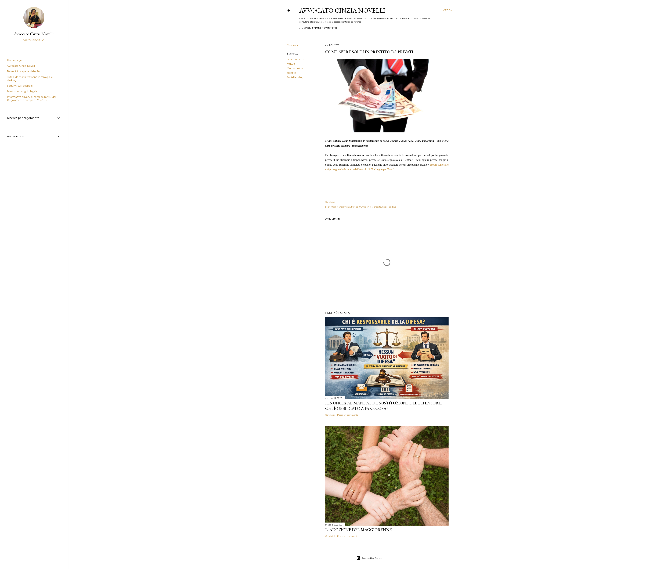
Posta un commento (347, 415)
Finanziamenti (295, 59)
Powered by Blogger (372, 558)
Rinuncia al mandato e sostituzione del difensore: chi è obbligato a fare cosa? (383, 405)
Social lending (295, 77)
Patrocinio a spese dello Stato (25, 71)
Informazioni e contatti (319, 28)
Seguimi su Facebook (20, 85)
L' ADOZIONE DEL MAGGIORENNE (358, 529)
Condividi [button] (292, 45)
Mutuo (291, 63)
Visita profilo (33, 40)
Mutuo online (295, 68)
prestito (291, 72)
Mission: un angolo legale (22, 91)
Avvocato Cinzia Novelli (342, 10)
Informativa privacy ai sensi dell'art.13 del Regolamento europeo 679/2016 (31, 98)
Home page (14, 60)
